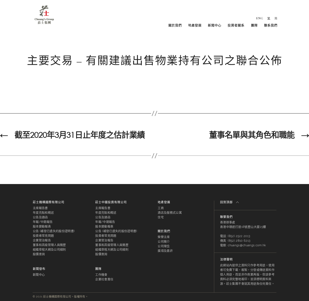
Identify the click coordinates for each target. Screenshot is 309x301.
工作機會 (101, 274)
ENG (259, 18)
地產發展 (195, 25)
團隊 (254, 25)
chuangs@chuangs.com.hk (247, 245)
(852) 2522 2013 (239, 236)
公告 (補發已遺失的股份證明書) (54, 231)
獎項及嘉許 (165, 250)
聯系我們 (270, 25)
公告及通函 (40, 217)
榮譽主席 (164, 237)
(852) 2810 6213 (239, 240)
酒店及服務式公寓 (170, 212)
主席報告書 (40, 208)
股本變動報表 (42, 226)
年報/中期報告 (43, 221)
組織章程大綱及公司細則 (49, 249)
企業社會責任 (104, 279)
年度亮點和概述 (43, 212)
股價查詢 (39, 254)
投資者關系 (236, 25)
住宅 (161, 217)
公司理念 (164, 246)
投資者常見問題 (43, 235)
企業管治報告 (42, 240)
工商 (161, 208)
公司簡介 (164, 241)
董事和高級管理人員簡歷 (49, 245)
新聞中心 (214, 25)
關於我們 (175, 25)
